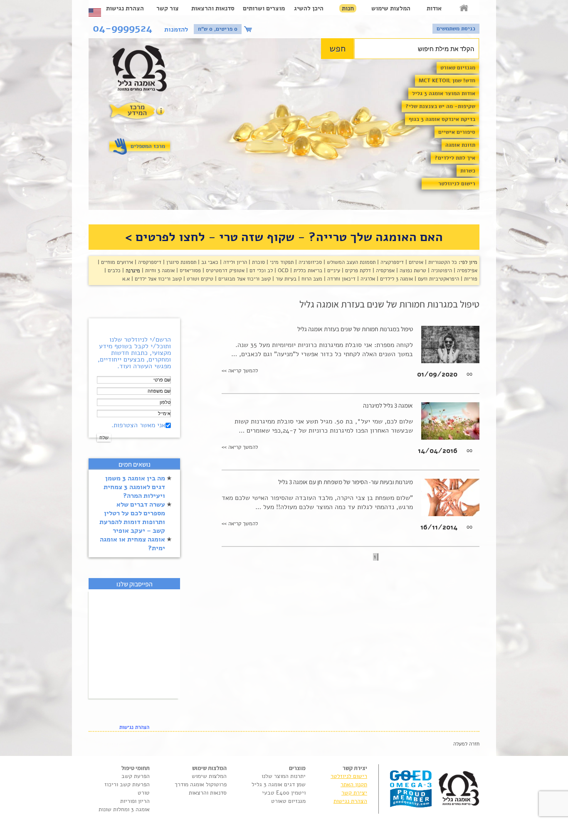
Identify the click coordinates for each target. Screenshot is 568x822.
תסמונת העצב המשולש (350, 262)
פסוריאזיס (189, 270)
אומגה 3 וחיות (159, 270)
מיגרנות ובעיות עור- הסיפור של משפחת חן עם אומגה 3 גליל (345, 482)
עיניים (333, 270)
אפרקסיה (384, 270)
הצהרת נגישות (125, 8)
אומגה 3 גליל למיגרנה (388, 405)
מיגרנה (132, 270)
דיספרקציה (391, 262)
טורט (144, 793)
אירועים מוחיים (116, 262)
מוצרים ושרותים (264, 8)
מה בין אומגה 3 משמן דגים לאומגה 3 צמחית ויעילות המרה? (134, 487)
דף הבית (464, 8)
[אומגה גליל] (144, 70)
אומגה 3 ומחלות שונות (124, 809)
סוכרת (257, 262)
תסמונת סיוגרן (180, 262)
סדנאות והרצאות (213, 8)
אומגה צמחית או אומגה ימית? (132, 544)
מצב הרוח (311, 279)
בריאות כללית (307, 270)
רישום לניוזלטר (456, 183)
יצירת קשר (354, 793)
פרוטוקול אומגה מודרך (201, 784)
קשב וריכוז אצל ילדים (157, 279)
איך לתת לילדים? (455, 158)
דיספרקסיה (148, 262)
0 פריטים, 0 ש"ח (217, 29)
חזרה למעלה (466, 744)
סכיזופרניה (309, 262)
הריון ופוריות (135, 801)
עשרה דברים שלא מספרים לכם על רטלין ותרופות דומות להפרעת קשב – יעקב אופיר (132, 517)
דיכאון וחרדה (341, 279)
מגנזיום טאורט (457, 67)
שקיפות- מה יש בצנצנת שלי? (440, 106)
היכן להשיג (309, 8)
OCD (282, 270)
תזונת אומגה (460, 145)
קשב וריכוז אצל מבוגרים (244, 279)
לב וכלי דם (260, 270)
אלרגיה (367, 279)
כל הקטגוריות (442, 262)
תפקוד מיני (281, 262)
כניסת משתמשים (456, 28)
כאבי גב (209, 262)
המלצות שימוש (390, 8)
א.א (126, 279)
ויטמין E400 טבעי (284, 793)
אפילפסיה (466, 270)
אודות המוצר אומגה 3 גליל (443, 93)
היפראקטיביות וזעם (437, 279)
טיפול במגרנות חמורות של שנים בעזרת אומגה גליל (355, 329)
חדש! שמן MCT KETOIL (447, 80)
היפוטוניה (441, 270)
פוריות (469, 279)
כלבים (113, 270)
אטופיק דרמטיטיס (224, 270)
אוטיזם (415, 262)
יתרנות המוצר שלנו (284, 776)
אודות (434, 8)
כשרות (467, 171)
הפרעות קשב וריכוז (127, 784)
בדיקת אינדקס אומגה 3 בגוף (442, 119)
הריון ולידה (234, 262)
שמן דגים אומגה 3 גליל (279, 784)
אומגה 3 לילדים (395, 279)
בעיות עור (285, 279)
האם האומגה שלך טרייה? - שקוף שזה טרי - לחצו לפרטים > (284, 237)
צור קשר (167, 8)
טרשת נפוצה (412, 270)
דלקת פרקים (357, 270)
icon (249, 29)
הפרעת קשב (135, 776)
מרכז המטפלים (148, 146)
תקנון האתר (354, 784)
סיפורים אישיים (456, 132)
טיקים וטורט (199, 279)
